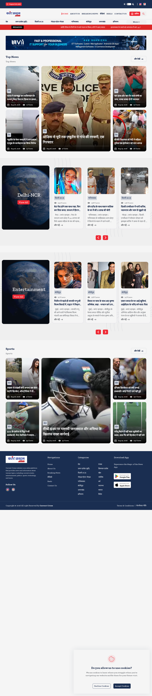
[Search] (143, 13)
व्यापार (100, 490)
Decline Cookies (101, 686)
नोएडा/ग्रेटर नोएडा (84, 477)
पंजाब (100, 464)
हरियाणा (80, 494)
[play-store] (122, 476)
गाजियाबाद (81, 481)
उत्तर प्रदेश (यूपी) (84, 468)
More (135, 22)
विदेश (100, 494)
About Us (75, 14)
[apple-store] (122, 485)
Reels (109, 14)
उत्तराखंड (81, 490)
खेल (99, 473)
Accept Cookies (122, 686)
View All (23, 202)
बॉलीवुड (80, 485)
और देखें (137, 59)
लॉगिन (137, 14)
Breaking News (90, 14)
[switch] (129, 4)
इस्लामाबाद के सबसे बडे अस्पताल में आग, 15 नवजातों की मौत (102, 27)
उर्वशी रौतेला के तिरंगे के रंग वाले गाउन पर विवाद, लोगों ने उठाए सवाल (54, 27)
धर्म (99, 481)
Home (65, 14)
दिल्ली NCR (82, 473)
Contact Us (120, 14)
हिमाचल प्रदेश (103, 468)
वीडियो (102, 14)
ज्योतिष (100, 477)
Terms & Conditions (125, 505)
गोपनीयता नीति (141, 505)
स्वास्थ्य (101, 485)
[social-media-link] (140, 4)
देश (79, 464)
